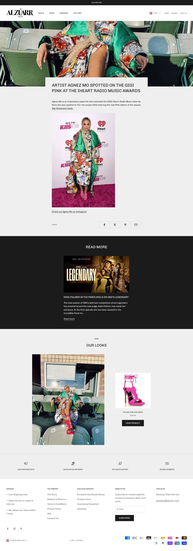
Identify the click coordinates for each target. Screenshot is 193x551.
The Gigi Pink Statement (133, 412)
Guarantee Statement (88, 504)
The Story (77, 13)
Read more (69, 319)
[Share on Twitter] (115, 225)
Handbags (64, 13)
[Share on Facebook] (104, 225)
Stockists (82, 509)
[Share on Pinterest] (125, 225)
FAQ (49, 513)
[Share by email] (136, 225)
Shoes (51, 13)
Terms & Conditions (57, 504)
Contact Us (52, 518)
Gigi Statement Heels (62, 108)
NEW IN (41, 13)
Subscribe (124, 518)
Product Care (84, 499)
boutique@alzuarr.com (167, 500)
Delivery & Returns (56, 499)
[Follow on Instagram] (14, 528)
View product (133, 423)
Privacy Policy (54, 509)
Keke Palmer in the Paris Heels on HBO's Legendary (96, 297)
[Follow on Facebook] (7, 528)
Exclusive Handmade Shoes (91, 494)
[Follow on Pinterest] (21, 528)
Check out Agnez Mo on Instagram (69, 211)
